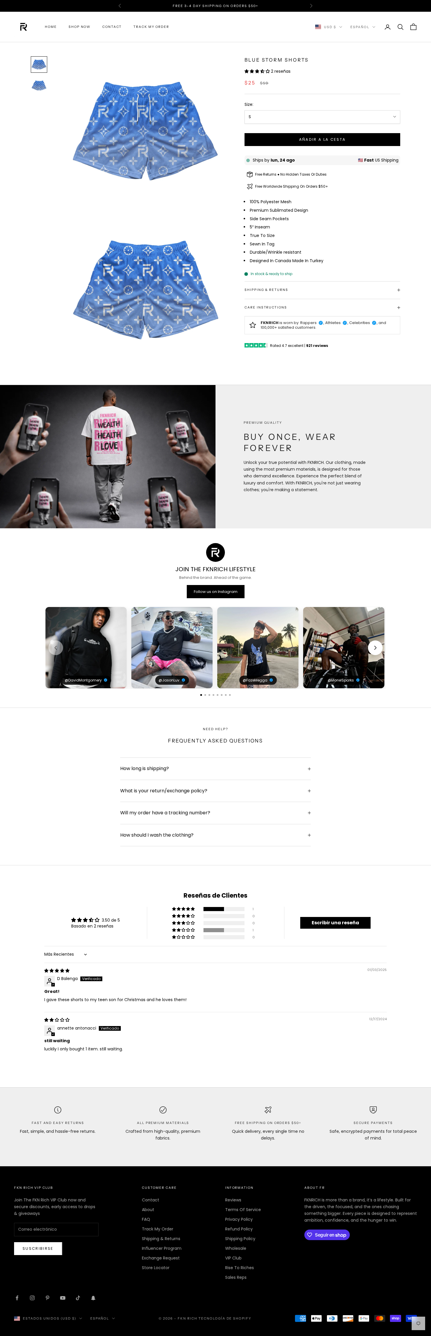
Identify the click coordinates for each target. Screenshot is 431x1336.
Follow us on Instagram (215, 591)
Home (51, 27)
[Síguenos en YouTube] (63, 1298)
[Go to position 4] (213, 695)
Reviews (233, 1200)
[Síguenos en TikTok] (78, 1298)
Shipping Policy (240, 1239)
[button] (258, 71)
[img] (56, 971)
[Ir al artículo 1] (39, 64)
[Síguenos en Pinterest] (47, 1298)
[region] (215, 647)
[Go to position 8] (230, 695)
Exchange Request (161, 1258)
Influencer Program (161, 1248)
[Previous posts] (55, 647)
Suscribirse (38, 1248)
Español (359, 27)
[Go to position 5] (217, 695)
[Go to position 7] (226, 695)
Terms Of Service (243, 1210)
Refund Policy (239, 1229)
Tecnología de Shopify (225, 1318)
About (148, 1210)
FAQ (146, 1219)
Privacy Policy (239, 1219)
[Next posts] (375, 647)
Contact (112, 27)
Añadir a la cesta (322, 139)
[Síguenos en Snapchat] (93, 1298)
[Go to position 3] (209, 695)
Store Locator (155, 1268)
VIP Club (233, 1258)
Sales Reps (236, 1277)
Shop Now (80, 27)
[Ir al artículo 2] (39, 85)
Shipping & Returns (161, 1239)
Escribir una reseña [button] (335, 922)
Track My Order (151, 27)
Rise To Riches (239, 1268)
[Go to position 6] (222, 695)
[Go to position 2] (205, 695)
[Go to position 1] (201, 695)
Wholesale (235, 1248)
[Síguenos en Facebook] (17, 1298)
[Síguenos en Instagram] (32, 1298)
